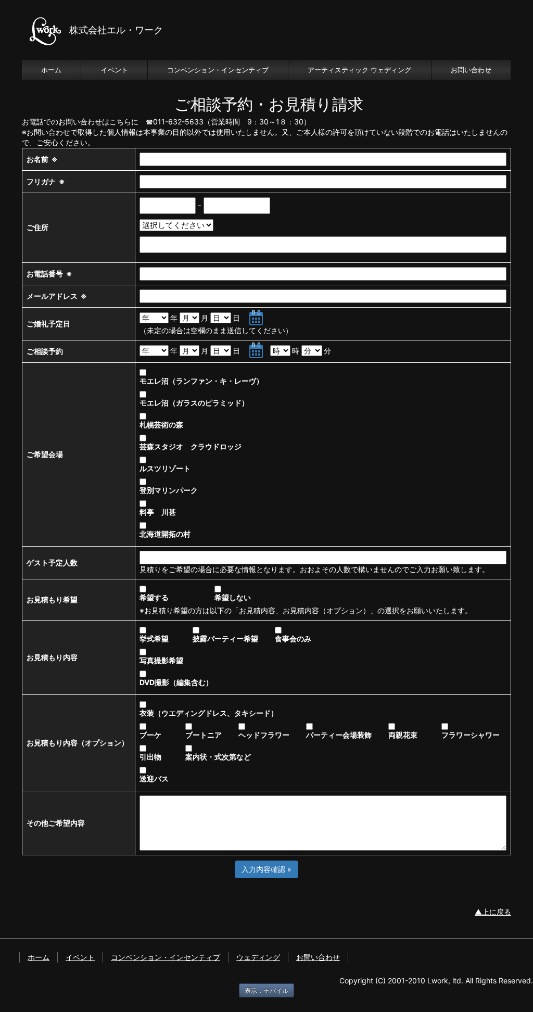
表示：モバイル (266, 990)
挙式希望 (165, 638)
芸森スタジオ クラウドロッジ (190, 446)
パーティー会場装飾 (346, 734)
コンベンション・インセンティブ (218, 70)
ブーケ (161, 734)
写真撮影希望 (168, 660)
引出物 (161, 756)
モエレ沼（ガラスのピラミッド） (194, 402)
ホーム (51, 70)
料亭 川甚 (157, 512)
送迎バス (154, 778)
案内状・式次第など (232, 756)
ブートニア (210, 734)
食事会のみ (293, 638)
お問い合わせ (471, 70)
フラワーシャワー (470, 734)
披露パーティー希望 (233, 638)
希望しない (232, 597)
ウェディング (258, 957)
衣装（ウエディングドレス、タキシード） (208, 713)
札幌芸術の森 (161, 424)
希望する (175, 597)
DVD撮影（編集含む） (176, 682)
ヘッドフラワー (271, 734)
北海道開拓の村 (165, 533)
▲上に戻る (493, 911)
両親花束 (413, 734)
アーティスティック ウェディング (359, 70)
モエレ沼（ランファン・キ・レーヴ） (201, 380)
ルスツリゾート (165, 468)
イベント (114, 70)
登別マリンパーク (168, 490)
